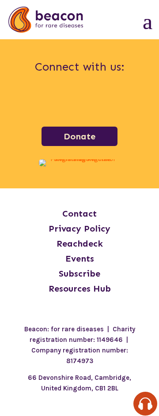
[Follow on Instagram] (56, 100)
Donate (79, 136)
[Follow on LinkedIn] (79, 100)
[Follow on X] (102, 100)
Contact (79, 213)
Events (79, 258)
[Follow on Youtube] (125, 100)
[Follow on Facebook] (33, 100)
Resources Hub (80, 288)
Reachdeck (80, 243)
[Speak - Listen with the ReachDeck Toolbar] (145, 404)
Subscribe (79, 273)
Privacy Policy (79, 228)
